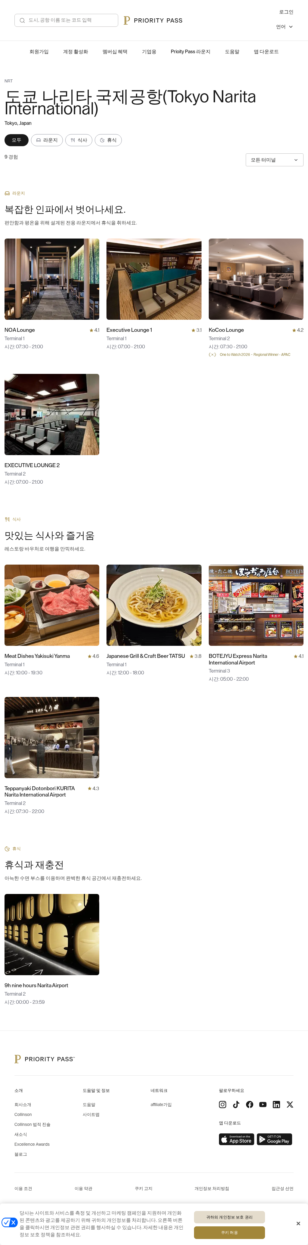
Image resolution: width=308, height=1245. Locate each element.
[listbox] (285, 27)
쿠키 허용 (229, 1232)
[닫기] (298, 1223)
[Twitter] (290, 1104)
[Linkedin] (276, 1104)
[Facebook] (249, 1104)
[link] (236, 1139)
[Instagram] (222, 1104)
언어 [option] (281, 26)
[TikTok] (236, 1104)
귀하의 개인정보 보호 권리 (229, 1217)
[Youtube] (262, 1104)
